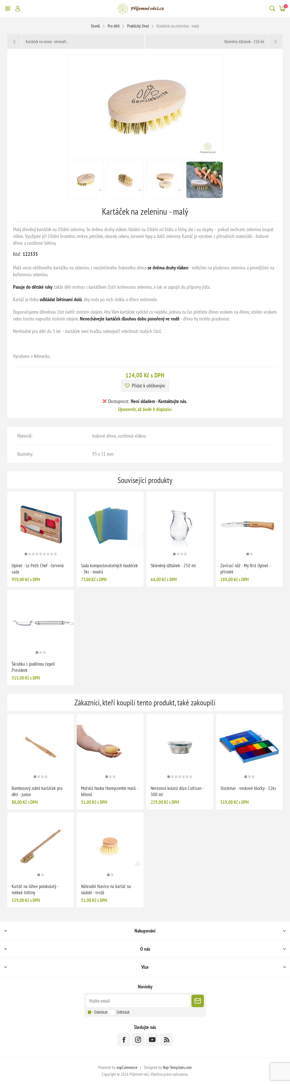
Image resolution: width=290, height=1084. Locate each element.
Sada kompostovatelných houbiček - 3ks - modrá (109, 568)
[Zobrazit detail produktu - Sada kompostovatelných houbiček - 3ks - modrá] (110, 525)
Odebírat (100, 1012)
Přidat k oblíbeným (148, 385)
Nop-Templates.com (177, 1067)
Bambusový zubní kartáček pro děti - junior (37, 791)
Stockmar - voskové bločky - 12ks (248, 788)
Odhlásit (123, 1012)
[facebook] (124, 1039)
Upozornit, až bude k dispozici (145, 409)
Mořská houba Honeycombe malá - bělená (109, 791)
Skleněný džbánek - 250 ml (173, 565)
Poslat (197, 1001)
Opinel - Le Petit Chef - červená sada (38, 568)
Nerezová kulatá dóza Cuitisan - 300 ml (177, 791)
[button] (26, 554)
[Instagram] (138, 1039)
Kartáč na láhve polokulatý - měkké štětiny (35, 889)
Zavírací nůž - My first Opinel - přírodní (245, 568)
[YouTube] (152, 1039)
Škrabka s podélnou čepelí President (33, 667)
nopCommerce (126, 1067)
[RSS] (166, 1039)
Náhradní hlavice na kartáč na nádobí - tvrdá (106, 889)
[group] (40, 525)
